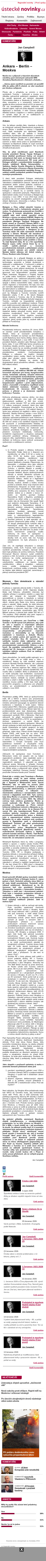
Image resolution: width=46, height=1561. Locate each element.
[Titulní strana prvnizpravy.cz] (22, 14)
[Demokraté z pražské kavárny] (7, 1492)
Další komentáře (36, 1176)
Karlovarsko (34, 25)
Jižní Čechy (11, 25)
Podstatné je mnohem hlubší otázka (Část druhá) (32, 1304)
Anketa (7, 1499)
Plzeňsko (27, 32)
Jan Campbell (26, 47)
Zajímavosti (36, 21)
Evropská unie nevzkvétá (27, 1470)
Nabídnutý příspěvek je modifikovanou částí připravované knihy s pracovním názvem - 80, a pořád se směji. (23, 1357)
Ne (2, 1518)
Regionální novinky (25, 3)
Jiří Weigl (24, 1468)
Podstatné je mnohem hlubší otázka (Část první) (32, 1339)
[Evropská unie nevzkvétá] (7, 1473)
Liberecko (23, 29)
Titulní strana (7, 17)
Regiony (9, 21)
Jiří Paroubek (29, 1486)
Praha (35, 32)
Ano (3, 1511)
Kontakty (32, 1541)
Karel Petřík (29, 1477)
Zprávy (20, 17)
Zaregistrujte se (23, 1541)
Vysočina (26, 35)
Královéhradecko (11, 29)
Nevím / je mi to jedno (10, 1524)
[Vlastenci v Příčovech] (7, 1483)
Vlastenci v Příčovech (25, 1479)
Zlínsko (35, 35)
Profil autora (8, 1176)
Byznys (40, 17)
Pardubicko (17, 32)
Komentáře (22, 21)
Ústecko (18, 35)
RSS (38, 1541)
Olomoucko (6, 32)
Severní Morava (35, 29)
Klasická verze (11, 1541)
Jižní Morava (23, 25)
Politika (30, 17)
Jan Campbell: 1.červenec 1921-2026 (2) (32, 1238)
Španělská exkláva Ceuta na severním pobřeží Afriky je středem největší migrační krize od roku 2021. (23, 1196)
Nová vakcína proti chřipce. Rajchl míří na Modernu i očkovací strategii (21, 1392)
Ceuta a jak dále (29, 1181)
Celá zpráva (38, 1201)
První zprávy (40, 3)
